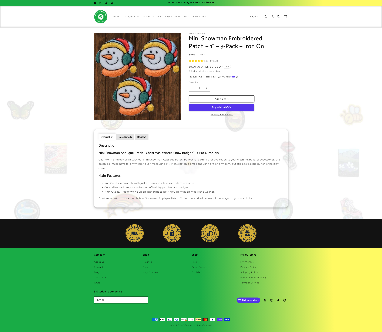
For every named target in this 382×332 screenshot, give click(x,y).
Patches (147, 261)
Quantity (193, 82)
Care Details (125, 137)
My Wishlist (247, 261)
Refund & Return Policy (253, 277)
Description (107, 137)
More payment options (222, 114)
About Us (99, 261)
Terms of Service (249, 282)
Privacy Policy (248, 267)
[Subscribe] (144, 299)
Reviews (141, 137)
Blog (96, 272)
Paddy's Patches (185, 325)
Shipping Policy (249, 272)
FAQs (97, 282)
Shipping (193, 71)
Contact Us (100, 277)
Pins (145, 267)
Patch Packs (198, 267)
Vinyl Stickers (150, 272)
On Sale (196, 272)
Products (99, 267)
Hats (194, 261)
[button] (131, 16)
